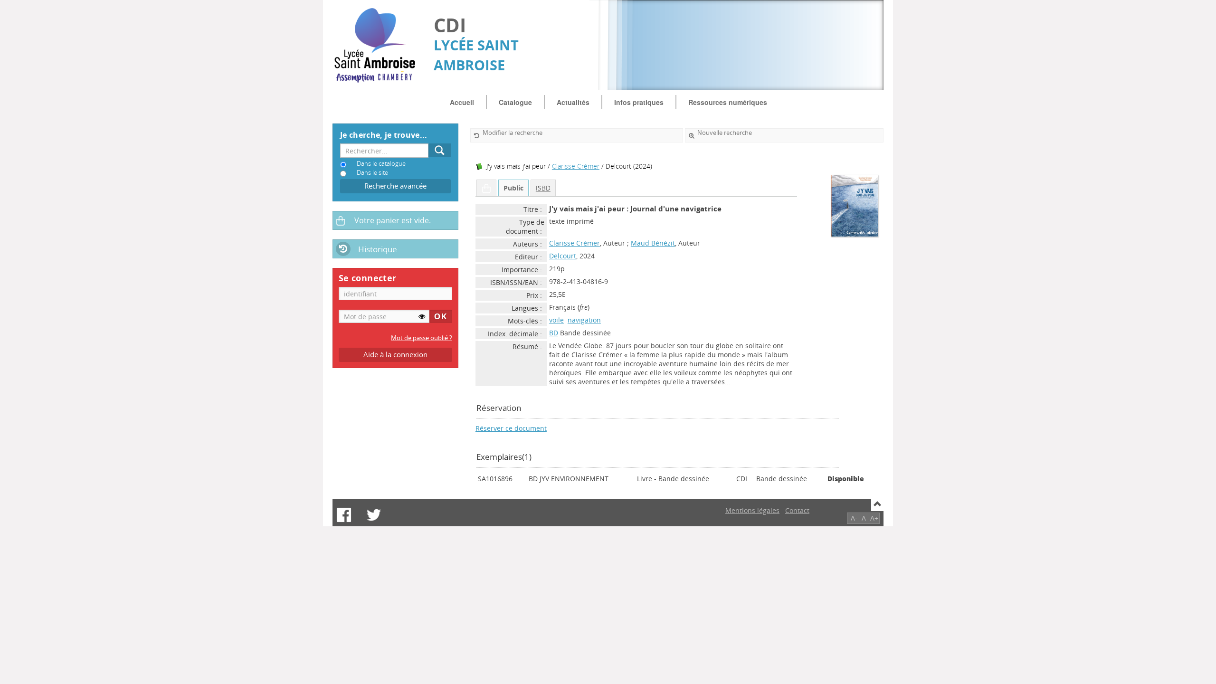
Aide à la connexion (395, 355)
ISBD (543, 187)
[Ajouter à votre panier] (486, 188)
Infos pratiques (639, 102)
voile (556, 319)
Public (513, 187)
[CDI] (378, 45)
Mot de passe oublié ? (421, 338)
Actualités (573, 102)
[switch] (421, 316)
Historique (377, 249)
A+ (874, 517)
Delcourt (562, 255)
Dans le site (372, 173)
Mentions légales (752, 510)
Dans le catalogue (381, 164)
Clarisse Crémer (575, 166)
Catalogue (515, 102)
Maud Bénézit (653, 242)
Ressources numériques (727, 102)
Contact (797, 510)
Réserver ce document (511, 428)
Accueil (462, 102)
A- (854, 517)
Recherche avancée (395, 186)
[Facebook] (343, 515)
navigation (584, 319)
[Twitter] (373, 515)
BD (553, 332)
